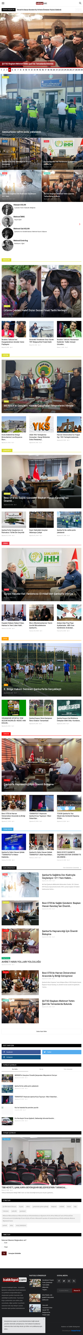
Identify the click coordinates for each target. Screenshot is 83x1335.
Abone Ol (77, 1290)
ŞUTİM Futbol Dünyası (9, 1207)
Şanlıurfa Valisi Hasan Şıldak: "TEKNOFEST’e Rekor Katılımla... (13, 854)
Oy (4, 1253)
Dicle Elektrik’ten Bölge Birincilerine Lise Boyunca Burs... (12, 437)
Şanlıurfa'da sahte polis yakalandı (66, 531)
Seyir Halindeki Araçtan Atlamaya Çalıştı (38, 531)
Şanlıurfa (7, 450)
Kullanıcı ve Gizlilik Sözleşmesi (70, 1327)
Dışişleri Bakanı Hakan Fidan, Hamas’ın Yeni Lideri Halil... (13, 624)
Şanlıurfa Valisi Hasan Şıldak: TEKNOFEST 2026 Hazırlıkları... (41, 853)
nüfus (28, 1207)
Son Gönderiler (9, 868)
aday (11, 1225)
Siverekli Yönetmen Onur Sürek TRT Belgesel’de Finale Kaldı (41, 341)
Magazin (6, 260)
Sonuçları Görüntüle (15, 1253)
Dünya (5, 543)
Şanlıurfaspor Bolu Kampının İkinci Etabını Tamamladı (40, 719)
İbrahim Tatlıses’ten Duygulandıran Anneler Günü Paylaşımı (13, 342)
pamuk (5, 1225)
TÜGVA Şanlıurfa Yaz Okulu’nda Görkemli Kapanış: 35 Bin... (68, 816)
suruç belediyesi (21, 1225)
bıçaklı (21, 1207)
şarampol (23, 1211)
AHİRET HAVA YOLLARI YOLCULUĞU (21, 961)
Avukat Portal (75, 1331)
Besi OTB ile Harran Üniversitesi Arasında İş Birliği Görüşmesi (13, 816)
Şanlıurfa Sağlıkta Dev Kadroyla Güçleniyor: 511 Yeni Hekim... (58, 876)
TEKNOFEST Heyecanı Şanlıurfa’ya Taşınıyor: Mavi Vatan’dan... (40, 816)
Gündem (6, 734)
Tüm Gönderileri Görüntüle (71, 868)
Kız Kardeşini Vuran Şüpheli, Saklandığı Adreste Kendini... (35, 1118)
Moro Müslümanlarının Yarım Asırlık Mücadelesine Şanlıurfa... (40, 625)
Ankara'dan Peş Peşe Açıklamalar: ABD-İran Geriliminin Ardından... (65, 625)
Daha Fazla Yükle (41, 1031)
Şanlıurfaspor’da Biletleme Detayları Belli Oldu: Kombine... (69, 719)
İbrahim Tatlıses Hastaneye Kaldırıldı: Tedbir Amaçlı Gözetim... (68, 342)
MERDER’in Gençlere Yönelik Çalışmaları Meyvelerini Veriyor (37, 10)
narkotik (14, 1211)
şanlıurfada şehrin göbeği (40, 1207)
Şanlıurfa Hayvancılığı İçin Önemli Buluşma (59, 933)
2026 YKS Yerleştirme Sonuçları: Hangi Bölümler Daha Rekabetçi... (39, 437)
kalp (75, 1207)
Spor (5, 639)
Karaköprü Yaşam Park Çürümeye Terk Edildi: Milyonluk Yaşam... (48, 1284)
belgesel (53, 1207)
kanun (69, 1207)
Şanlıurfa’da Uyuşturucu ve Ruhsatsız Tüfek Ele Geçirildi (13, 531)
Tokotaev (6, 1211)
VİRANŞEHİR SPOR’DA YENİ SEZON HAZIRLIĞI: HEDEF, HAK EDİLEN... (14, 720)
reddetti (61, 1207)
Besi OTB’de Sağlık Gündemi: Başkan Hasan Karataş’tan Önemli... (61, 904)
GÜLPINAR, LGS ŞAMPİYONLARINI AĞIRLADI (48, 1297)
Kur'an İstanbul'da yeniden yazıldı (26, 1107)
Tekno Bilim (7, 829)
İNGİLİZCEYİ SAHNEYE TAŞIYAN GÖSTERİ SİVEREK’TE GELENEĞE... (69, 854)
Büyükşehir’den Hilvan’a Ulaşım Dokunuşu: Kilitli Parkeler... (29, 1187)
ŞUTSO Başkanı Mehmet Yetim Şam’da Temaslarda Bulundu (58, 1002)
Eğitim (5, 355)
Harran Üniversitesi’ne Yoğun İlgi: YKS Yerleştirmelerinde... (68, 436)
